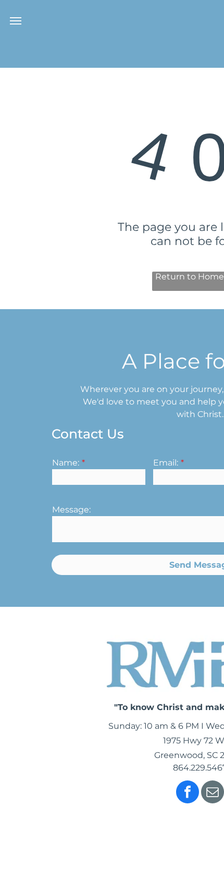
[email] (212, 793)
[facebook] (187, 793)
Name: (65, 463)
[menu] (15, 20)
